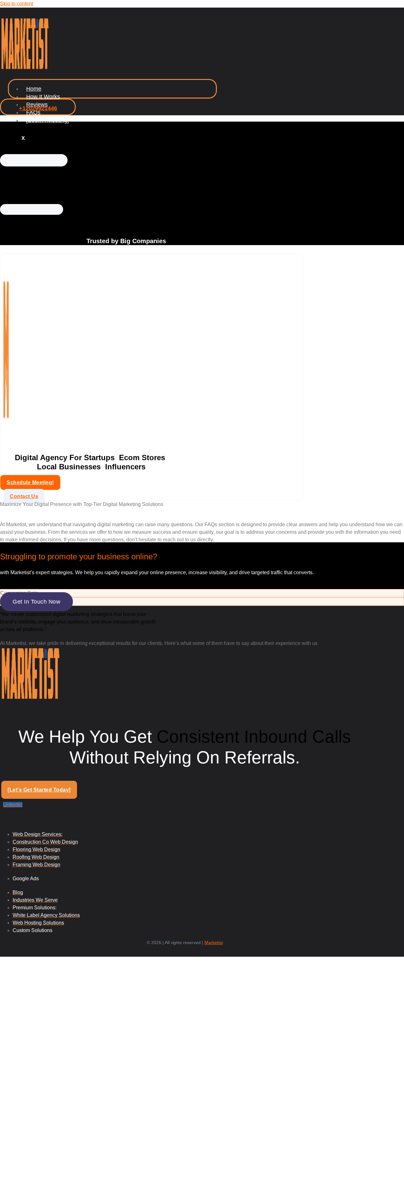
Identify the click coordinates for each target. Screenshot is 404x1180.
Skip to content (16, 3)
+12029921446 (38, 108)
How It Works (43, 96)
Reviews (37, 104)
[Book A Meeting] (47, 120)
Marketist (214, 942)
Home (33, 89)
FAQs (33, 112)
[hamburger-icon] (203, 91)
